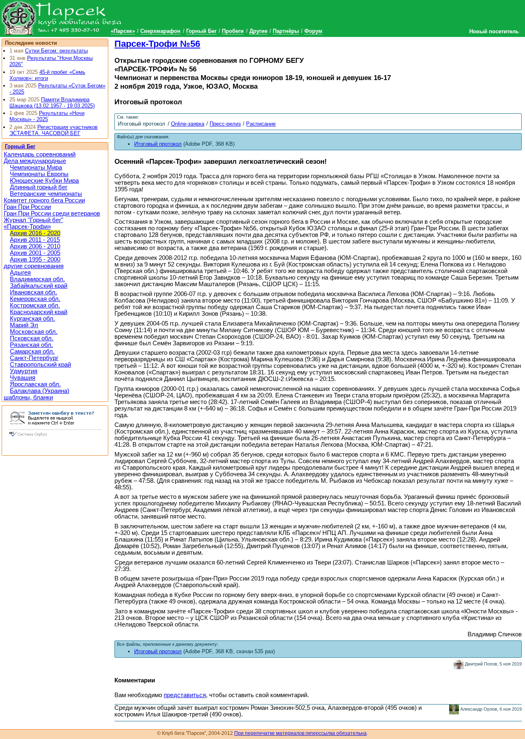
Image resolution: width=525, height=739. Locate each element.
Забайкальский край (38, 285)
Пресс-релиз (225, 124)
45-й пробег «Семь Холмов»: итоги (47, 75)
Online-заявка (187, 124)
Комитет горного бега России (44, 200)
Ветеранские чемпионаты (46, 193)
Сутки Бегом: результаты (56, 51)
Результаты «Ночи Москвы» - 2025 (46, 116)
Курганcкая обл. (32, 318)
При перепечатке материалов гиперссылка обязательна (300, 733)
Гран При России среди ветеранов (52, 213)
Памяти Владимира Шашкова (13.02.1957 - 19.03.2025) (52, 102)
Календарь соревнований (39, 154)
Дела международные (35, 161)
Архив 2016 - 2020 (35, 233)
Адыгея (20, 272)
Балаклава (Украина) (39, 391)
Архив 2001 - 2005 (35, 253)
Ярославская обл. (35, 384)
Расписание (261, 124)
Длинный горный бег (38, 187)
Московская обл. (33, 331)
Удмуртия (23, 371)
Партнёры (286, 31)
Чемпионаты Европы (39, 174)
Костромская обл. (35, 305)
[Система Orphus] (55, 437)
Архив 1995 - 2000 (35, 259)
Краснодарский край (38, 312)
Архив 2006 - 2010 (35, 246)
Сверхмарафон (160, 31)
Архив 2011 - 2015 (35, 239)
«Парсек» (123, 31)
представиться (185, 695)
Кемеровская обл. (35, 299)
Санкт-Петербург (34, 358)
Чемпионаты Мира (36, 167)
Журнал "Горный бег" (33, 220)
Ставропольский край (40, 364)
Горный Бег (201, 31)
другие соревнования (34, 266)
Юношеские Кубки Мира (44, 180)
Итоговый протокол (158, 651)
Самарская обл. (32, 351)
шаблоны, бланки (28, 397)
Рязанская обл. (31, 345)
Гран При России (27, 207)
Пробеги (233, 31)
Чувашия (22, 377)
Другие (258, 31)
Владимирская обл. (37, 279)
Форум (313, 31)
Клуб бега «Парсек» (61, 17)
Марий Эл (24, 325)
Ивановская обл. (33, 292)
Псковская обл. (31, 338)
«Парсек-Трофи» (27, 226)
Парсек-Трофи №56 (157, 44)
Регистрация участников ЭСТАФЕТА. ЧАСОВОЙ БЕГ (53, 130)
